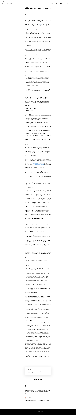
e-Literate (27, 2)
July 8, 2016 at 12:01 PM (30, 398)
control (36, 69)
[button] (70, 3)
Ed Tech (26, 362)
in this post (30, 283)
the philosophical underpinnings (35, 163)
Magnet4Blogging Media (40, 411)
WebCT (27, 365)
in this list (40, 24)
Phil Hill (28, 397)
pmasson (28, 385)
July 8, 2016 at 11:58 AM (30, 386)
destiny (41, 69)
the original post (35, 19)
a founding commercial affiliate (39, 164)
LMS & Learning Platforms (31, 362)
